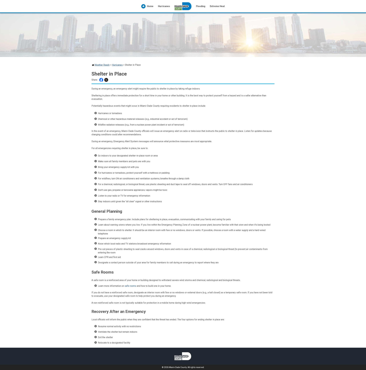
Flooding (200, 6)
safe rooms (130, 286)
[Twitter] (106, 80)
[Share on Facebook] (101, 80)
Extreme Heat (217, 6)
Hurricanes (164, 6)
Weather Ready (102, 65)
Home (150, 6)
